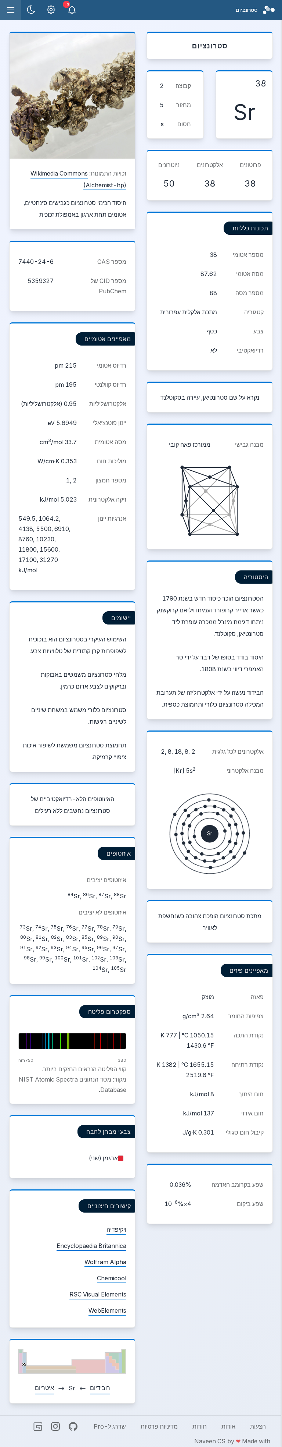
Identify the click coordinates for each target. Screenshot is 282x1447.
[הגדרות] (51, 10)
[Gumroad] (37, 1426)
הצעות (258, 1426)
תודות (199, 1426)
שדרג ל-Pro (110, 1426)
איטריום (44, 1387)
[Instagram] (55, 1426)
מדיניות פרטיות (159, 1426)
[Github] (73, 1426)
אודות (228, 1426)
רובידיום (100, 1387)
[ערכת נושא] (31, 10)
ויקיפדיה (116, 1229)
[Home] (269, 10)
